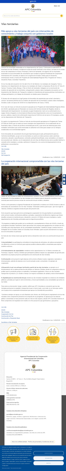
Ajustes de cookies (49, 453)
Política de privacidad (6, 468)
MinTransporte (5, 155)
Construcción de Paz (7, 316)
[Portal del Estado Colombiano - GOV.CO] (33, 1)
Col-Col (3, 153)
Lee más (3, 146)
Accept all (48, 463)
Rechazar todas (48, 458)
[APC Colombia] (33, 8)
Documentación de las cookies (16, 468)
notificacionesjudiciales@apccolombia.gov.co (19, 430)
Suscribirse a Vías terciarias (9, 322)
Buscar (61, 15)
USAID (3, 151)
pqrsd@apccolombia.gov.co (14, 414)
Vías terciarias (5, 149)
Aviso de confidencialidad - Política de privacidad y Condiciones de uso (33, 442)
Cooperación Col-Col (7, 314)
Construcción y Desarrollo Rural (10, 318)
